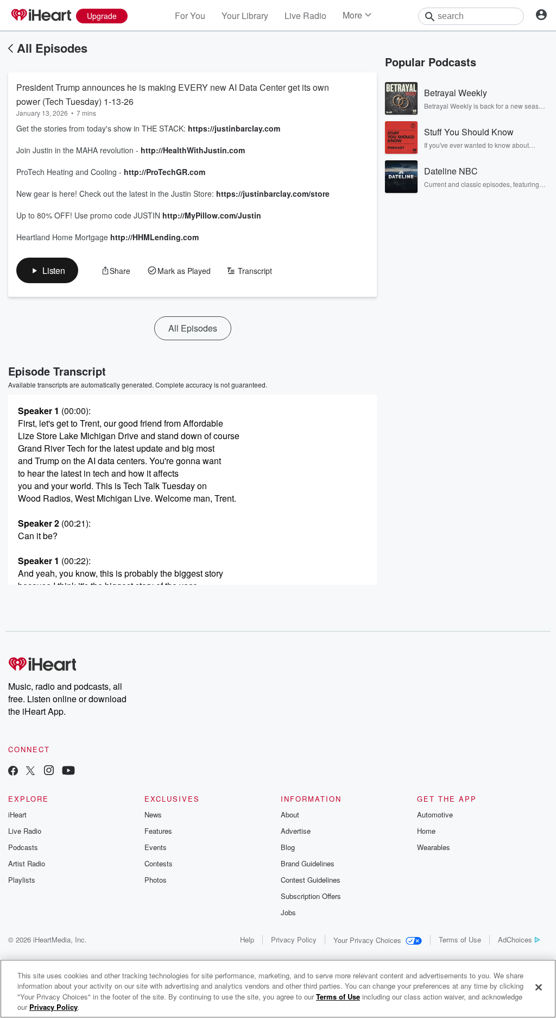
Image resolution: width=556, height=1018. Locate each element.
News (153, 814)
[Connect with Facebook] (13, 771)
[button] (47, 270)
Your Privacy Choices (367, 940)
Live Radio (305, 15)
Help (247, 939)
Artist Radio (26, 863)
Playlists (21, 880)
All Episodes (52, 48)
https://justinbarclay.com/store (273, 193)
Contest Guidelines (310, 880)
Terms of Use (460, 939)
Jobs (288, 912)
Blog (288, 847)
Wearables (433, 847)
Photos (155, 880)
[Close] (539, 987)
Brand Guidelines (307, 863)
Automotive (435, 814)
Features (158, 831)
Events (155, 847)
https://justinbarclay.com (234, 128)
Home (426, 831)
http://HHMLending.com (154, 237)
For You (190, 15)
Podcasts (23, 847)
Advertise (296, 831)
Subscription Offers (311, 896)
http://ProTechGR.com (165, 171)
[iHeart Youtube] (68, 771)
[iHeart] (40, 16)
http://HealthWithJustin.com (193, 150)
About (290, 814)
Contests (158, 863)
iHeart (17, 814)
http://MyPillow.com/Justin (211, 215)
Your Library (245, 15)
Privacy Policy (294, 939)
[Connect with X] (30, 771)
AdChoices (515, 939)
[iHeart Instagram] (49, 771)
